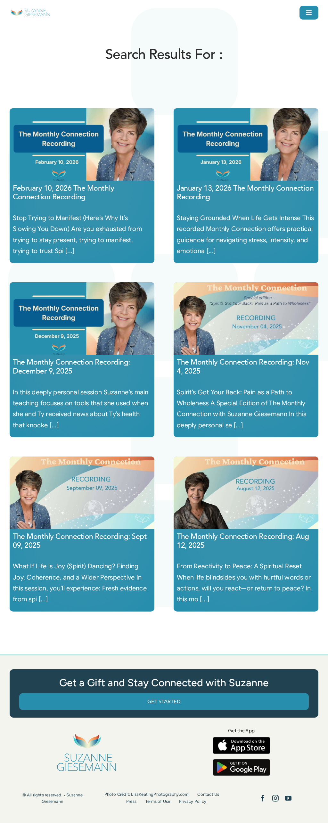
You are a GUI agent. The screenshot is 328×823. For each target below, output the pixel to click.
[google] (241, 762)
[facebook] (262, 798)
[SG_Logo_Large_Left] (30, 11)
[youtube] (288, 798)
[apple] (241, 740)
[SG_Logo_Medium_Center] (86, 733)
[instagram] (275, 798)
